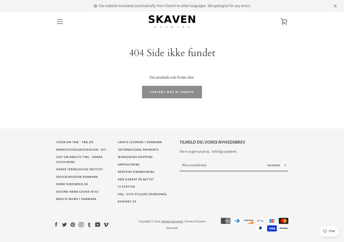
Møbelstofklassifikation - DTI (81, 149)
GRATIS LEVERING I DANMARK (140, 142)
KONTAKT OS (127, 201)
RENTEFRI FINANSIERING (136, 171)
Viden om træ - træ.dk (74, 142)
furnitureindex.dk (72, 184)
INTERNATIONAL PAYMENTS (138, 149)
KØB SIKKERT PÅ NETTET (136, 179)
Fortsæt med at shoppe (172, 92)
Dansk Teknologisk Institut (79, 169)
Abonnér (274, 165)
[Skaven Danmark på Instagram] (81, 224)
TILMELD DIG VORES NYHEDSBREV (212, 142)
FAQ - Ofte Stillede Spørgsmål (142, 194)
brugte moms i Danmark (76, 198)
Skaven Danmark (172, 221)
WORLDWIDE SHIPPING (135, 156)
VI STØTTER (126, 186)
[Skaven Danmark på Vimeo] (106, 224)
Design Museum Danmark (77, 176)
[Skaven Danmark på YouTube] (97, 224)
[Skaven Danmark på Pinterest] (72, 224)
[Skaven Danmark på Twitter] (64, 224)
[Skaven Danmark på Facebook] (56, 224)
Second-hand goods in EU (77, 191)
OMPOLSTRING (129, 164)
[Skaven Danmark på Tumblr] (89, 224)
